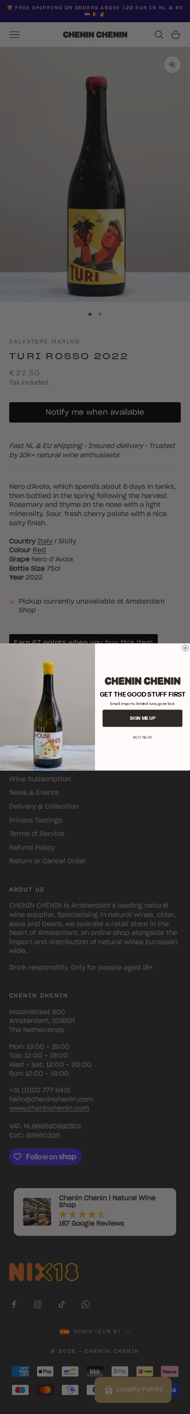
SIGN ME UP (142, 718)
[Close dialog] (186, 648)
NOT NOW (142, 737)
